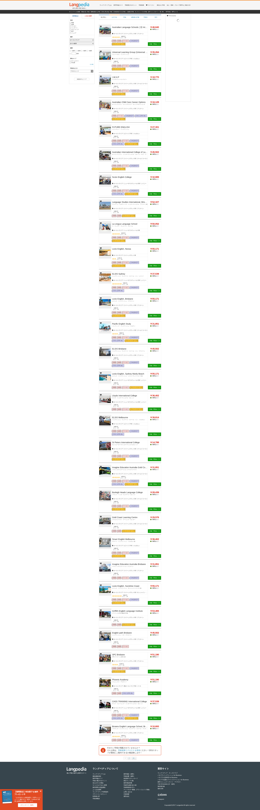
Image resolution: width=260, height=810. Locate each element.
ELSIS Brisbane (128, 350)
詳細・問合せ (153, 44)
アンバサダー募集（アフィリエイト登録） (137, 789)
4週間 (90, 50)
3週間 (84, 50)
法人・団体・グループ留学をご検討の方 (179, 5)
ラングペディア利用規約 (100, 792)
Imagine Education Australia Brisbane (129, 565)
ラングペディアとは (106, 5)
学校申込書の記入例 (130, 785)
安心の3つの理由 (98, 783)
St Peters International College (126, 443)
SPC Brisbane (119, 656)
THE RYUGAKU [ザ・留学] (166, 784)
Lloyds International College (124, 396)
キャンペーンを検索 (74, 11)
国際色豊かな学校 (95, 11)
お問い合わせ (128, 792)
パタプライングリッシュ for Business (170, 775)
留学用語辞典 (128, 783)
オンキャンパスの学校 (141, 11)
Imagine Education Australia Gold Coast (130, 468)
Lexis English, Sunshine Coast (126, 587)
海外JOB (160, 788)
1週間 (73, 50)
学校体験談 (96, 798)
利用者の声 (96, 796)
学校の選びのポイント (100, 780)
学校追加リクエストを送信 (129, 750)
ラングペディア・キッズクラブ (168, 773)
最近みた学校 (161, 5)
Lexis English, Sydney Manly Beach (128, 375)
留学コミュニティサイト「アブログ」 (170, 782)
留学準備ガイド (118, 5)
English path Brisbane (122, 634)
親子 (72, 31)
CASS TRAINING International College (129, 702)
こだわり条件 (88, 16)
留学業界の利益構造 (99, 787)
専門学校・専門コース (172, 11)
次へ (134, 758)
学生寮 (73, 62)
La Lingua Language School (124, 225)
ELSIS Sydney (128, 275)
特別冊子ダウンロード (131, 778)
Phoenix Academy (120, 681)
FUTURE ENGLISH (121, 128)
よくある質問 (97, 789)
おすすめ (114, 17)
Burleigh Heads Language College (127, 493)
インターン (74, 28)
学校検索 (141, 5)
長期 (72, 22)
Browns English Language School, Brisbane (130, 727)
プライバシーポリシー (100, 794)
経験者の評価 (135, 17)
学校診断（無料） (129, 776)
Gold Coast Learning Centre (124, 518)
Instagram (161, 799)
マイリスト (151, 5)
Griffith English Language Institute (127, 612)
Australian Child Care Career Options (129, 103)
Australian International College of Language (130, 153)
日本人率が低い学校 (106, 11)
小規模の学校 (130, 11)
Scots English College (122, 177)
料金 (125, 17)
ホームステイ (75, 61)
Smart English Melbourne (123, 540)
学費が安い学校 (85, 11)
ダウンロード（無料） (27, 805)
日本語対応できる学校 (119, 11)
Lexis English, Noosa (121, 249)
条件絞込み (75, 16)
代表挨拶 (126, 794)
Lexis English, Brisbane (123, 300)
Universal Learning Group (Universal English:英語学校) (130, 53)
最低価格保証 (97, 776)
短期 (72, 24)
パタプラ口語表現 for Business (167, 777)
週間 (75, 53)
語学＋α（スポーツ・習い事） (156, 11)
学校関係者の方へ (129, 787)
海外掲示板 (161, 786)
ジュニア (73, 33)
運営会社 (126, 796)
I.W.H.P (119, 78)
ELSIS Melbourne (128, 418)
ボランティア (75, 29)
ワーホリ (73, 26)
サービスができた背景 (100, 785)
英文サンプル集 (129, 780)
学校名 (146, 17)
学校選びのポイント (131, 5)
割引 (156, 17)
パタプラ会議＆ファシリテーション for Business (173, 779)
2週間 (79, 50)
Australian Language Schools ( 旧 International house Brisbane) (130, 27)
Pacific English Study (123, 325)
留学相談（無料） (129, 774)
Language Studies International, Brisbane (130, 203)
